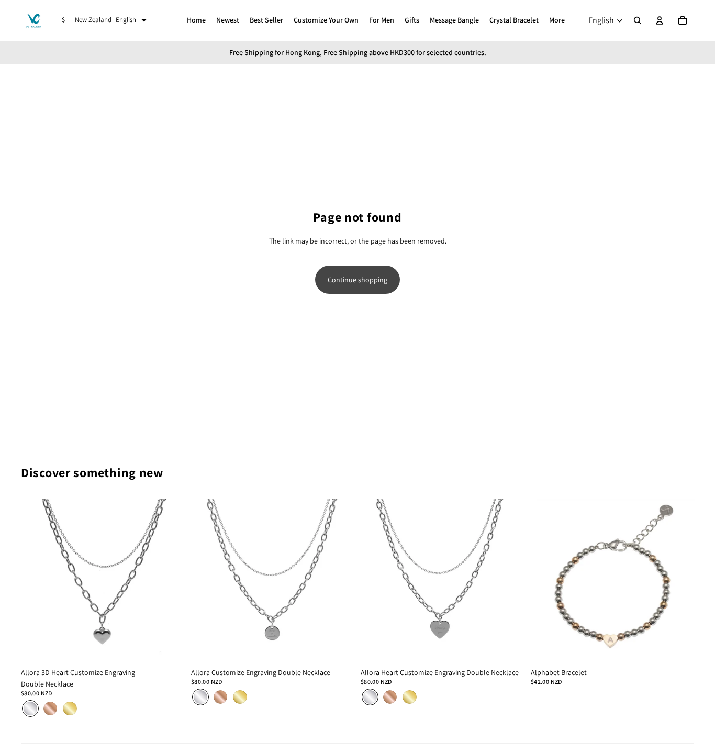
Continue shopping (357, 279)
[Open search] (637, 20)
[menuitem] (557, 20)
